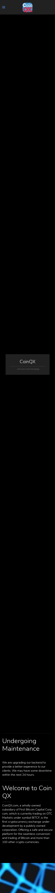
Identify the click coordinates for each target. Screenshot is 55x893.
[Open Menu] (3, 7)
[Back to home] (27, 7)
